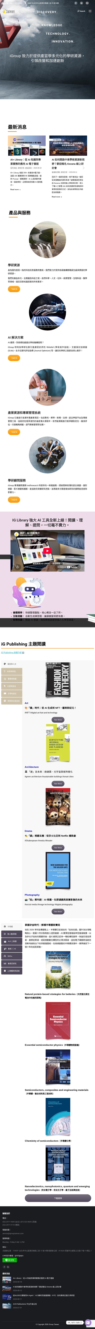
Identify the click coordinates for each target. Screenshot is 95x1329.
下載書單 (58, 1198)
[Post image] (6, 1280)
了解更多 (14, 289)
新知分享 (21, 168)
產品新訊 (28, 168)
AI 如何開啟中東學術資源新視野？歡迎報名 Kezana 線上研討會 (68, 164)
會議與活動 (56, 172)
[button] (11, 168)
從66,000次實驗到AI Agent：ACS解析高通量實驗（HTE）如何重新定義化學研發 (44, 1295)
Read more (14, 189)
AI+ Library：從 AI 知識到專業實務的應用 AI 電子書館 (33, 1278)
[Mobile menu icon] (90, 11)
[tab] (11, 664)
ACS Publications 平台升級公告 (25, 1304)
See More (58, 720)
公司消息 (13, 168)
